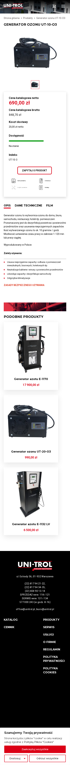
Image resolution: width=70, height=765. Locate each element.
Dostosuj (14, 758)
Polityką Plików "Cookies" (39, 742)
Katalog (11, 619)
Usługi (48, 634)
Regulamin (51, 649)
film (49, 205)
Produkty (28, 18)
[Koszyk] (54, 6)
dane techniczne (28, 205)
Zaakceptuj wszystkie (35, 749)
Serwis (49, 627)
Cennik (9, 627)
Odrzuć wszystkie (47, 758)
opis (7, 205)
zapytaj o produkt (34, 170)
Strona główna (12, 18)
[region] (35, 746)
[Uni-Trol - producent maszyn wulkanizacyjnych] (19, 6)
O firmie (49, 642)
